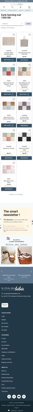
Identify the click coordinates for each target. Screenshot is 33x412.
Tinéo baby (5, 391)
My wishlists (5, 326)
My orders (4, 330)
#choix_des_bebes (16, 244)
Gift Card (4, 342)
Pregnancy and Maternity (8, 352)
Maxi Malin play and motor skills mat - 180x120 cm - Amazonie (24, 85)
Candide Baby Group (7, 381)
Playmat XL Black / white (24, 149)
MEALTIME (4, 348)
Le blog (4, 338)
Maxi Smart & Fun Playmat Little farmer (8, 118)
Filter (28, 23)
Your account (6, 313)
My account (5, 323)
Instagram (9, 396)
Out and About (5, 345)
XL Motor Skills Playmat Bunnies (24, 118)
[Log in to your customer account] (20, 7)
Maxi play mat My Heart (9, 181)
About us (4, 371)
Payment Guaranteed (7, 377)
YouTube (19, 396)
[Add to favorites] (13, 34)
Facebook (14, 396)
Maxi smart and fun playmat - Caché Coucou (8, 84)
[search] (12, 7)
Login (3, 316)
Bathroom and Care (7, 362)
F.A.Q (3, 384)
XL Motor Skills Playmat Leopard (8, 53)
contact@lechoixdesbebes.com (12, 293)
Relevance (5, 23)
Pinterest (24, 396)
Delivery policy (5, 374)
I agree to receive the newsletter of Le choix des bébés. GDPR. (16, 231)
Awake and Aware (6, 359)
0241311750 (7, 296)
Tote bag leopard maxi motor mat (24, 53)
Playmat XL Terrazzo (8, 148)
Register (4, 319)
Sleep (3, 355)
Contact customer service (8, 388)
